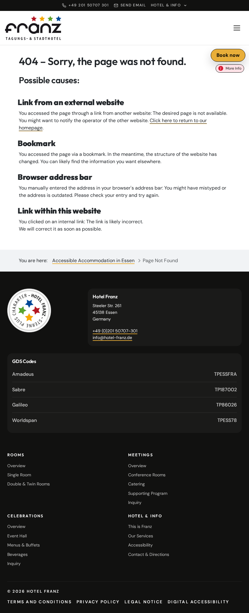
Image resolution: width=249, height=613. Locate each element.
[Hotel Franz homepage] (33, 28)
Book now (228, 55)
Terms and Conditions (39, 601)
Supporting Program (147, 493)
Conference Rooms (146, 475)
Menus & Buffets (23, 545)
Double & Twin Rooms (28, 484)
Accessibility (140, 545)
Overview (16, 465)
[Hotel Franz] (29, 310)
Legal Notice (143, 601)
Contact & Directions (148, 554)
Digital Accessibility (198, 601)
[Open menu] (237, 28)
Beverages (17, 554)
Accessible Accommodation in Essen (93, 260)
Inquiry (135, 502)
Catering (136, 484)
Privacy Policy (98, 601)
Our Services (140, 536)
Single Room (19, 475)
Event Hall (17, 536)
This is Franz (140, 526)
